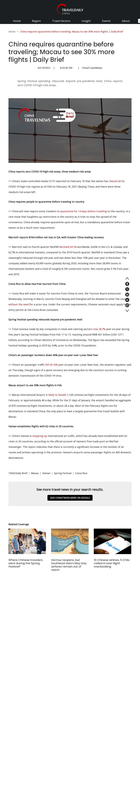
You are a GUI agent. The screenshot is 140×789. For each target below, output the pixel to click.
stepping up (39, 436)
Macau (35, 473)
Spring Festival (63, 473)
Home (17, 21)
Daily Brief (21, 473)
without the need (18, 304)
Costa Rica (81, 473)
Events (106, 21)
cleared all (115, 181)
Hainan (46, 473)
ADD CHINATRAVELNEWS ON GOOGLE (70, 497)
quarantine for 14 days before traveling (83, 211)
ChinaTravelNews (92, 67)
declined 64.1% (68, 246)
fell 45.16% (51, 364)
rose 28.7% (99, 329)
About (126, 21)
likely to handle (57, 394)
